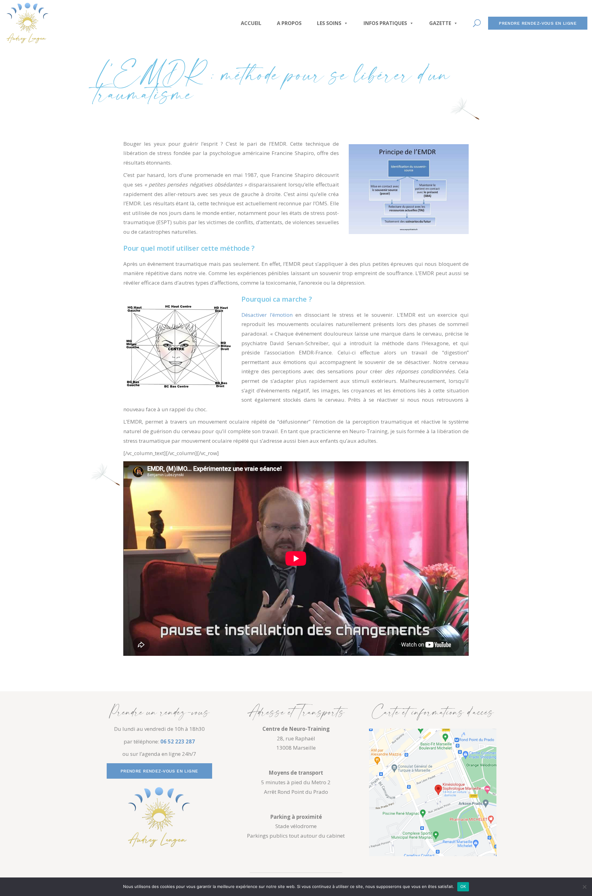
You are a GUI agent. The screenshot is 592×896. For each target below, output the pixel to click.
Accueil (251, 23)
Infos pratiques (385, 23)
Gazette (440, 23)
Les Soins (329, 23)
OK (463, 886)
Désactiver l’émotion (267, 314)
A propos (289, 23)
